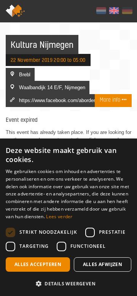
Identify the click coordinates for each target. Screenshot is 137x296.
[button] (68, 283)
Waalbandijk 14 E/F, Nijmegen (52, 87)
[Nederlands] (101, 10)
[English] (114, 10)
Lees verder (59, 216)
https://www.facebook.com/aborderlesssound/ (69, 100)
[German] (127, 10)
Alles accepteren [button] (37, 264)
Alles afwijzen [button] (103, 264)
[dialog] (68, 217)
